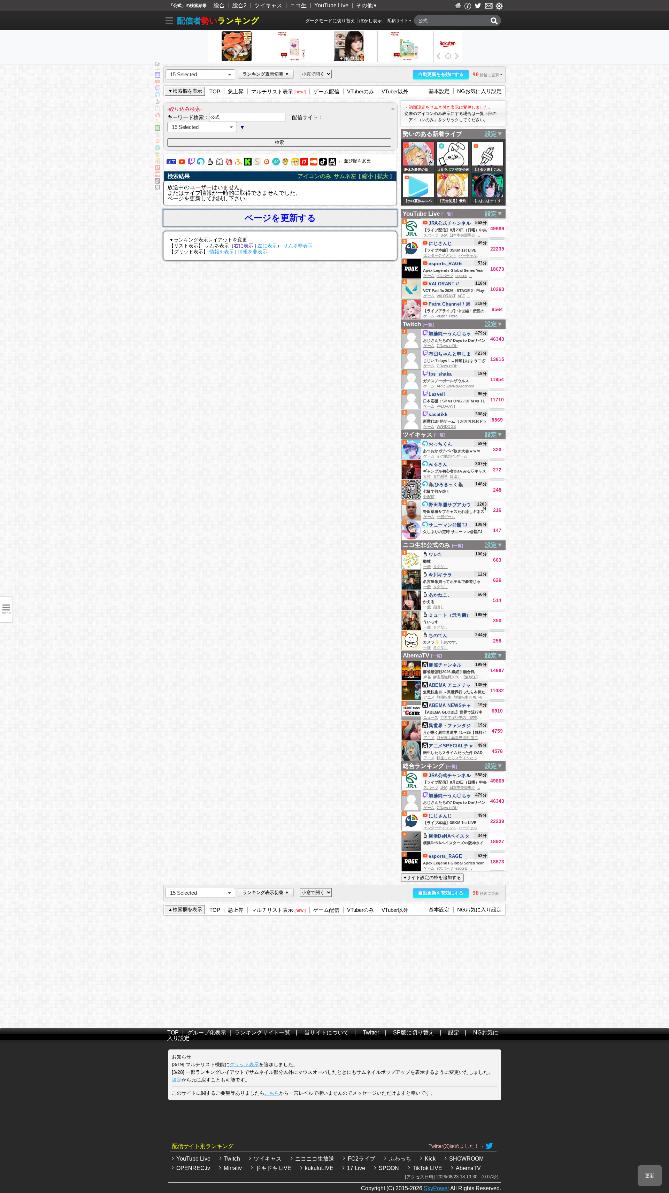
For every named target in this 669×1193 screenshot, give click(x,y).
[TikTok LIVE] (323, 164)
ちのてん (438, 635)
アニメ (429, 697)
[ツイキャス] (201, 164)
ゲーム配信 (326, 91)
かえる (429, 602)
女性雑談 (440, 476)
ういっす (430, 622)
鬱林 (427, 561)
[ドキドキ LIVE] (285, 164)
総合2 (239, 5)
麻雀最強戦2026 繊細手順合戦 (449, 672)
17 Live (356, 1168)
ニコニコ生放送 (314, 1159)
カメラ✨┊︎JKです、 (441, 642)
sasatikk (438, 414)
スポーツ (430, 235)
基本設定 (439, 91)
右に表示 (243, 245)
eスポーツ (445, 276)
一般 (427, 566)
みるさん (438, 464)
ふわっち (400, 1159)
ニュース (430, 717)
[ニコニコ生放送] (210, 164)
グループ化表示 (206, 1033)
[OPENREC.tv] (266, 164)
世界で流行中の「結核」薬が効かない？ (473, 717)
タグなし (440, 566)
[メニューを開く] (169, 21)
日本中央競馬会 (462, 235)
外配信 (429, 496)
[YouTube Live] (182, 164)
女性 (427, 476)
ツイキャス (268, 5)
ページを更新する (280, 218)
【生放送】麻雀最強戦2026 (483, 677)
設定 (453, 1033)
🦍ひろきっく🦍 (446, 484)
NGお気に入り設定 (479, 91)
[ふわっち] (238, 164)
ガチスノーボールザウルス (446, 381)
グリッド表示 (244, 1064)
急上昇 (236, 91)
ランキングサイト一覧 (262, 1033)
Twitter (371, 1033)
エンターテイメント (439, 255)
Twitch (412, 324)
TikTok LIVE (427, 1168)
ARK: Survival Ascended (455, 386)
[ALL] (171, 164)
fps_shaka (440, 374)
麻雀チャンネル (445, 665)
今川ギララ (440, 574)
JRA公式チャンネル (450, 223)
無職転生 (444, 697)
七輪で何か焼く (436, 491)
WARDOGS (446, 426)
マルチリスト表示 (272, 91)
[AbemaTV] (332, 164)
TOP (214, 91)
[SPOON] (313, 164)
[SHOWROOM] (257, 164)
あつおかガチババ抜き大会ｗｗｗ (451, 451)
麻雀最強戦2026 (446, 677)
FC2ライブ (361, 1159)
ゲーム (429, 276)
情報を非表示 (252, 251)
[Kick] (248, 164)
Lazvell (437, 394)
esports (461, 276)
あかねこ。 (440, 595)
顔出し (455, 476)
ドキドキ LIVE (273, 1168)
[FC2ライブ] (229, 164)
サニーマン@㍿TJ (448, 525)
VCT (461, 296)
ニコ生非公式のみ (426, 545)
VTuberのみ (360, 91)
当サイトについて (326, 1033)
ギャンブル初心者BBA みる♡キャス (454, 471)
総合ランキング (423, 766)
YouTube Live (331, 5)
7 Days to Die (447, 346)
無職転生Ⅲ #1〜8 (468, 697)
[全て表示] (157, 76)
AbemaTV (416, 655)
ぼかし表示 (370, 20)
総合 (219, 5)
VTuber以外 (395, 91)
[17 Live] (304, 164)
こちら (271, 1093)
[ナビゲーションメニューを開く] (157, 64)
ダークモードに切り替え (330, 20)
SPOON (389, 1168)
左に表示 (267, 245)
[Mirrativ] (276, 164)
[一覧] (447, 214)
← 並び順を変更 (354, 160)
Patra (453, 316)
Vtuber (442, 316)
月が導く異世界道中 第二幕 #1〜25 (465, 738)
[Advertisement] (334, 970)
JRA (443, 235)
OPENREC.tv (193, 1168)
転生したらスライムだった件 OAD (465, 758)
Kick (430, 1159)
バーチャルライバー (475, 255)
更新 (650, 1175)
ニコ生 (298, 5)
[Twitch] (191, 164)
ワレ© (435, 554)
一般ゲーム (446, 517)
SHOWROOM (466, 1159)
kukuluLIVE (319, 1168)
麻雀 (427, 677)
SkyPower (436, 1188)
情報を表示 (221, 251)
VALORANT (446, 296)
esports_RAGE (445, 263)
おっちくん (440, 444)
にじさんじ (440, 243)
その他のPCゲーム (452, 456)
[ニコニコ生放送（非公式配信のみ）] (219, 164)
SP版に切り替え (413, 1033)
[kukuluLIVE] (295, 164)
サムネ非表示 (298, 245)
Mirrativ (233, 1168)
